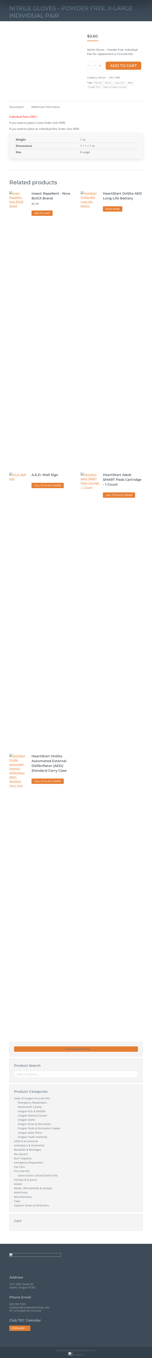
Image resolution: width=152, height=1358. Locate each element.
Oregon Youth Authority (32, 1137)
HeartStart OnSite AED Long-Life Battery (122, 195)
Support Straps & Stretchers (31, 1205)
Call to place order (47, 485)
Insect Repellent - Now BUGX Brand (51, 195)
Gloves (102, 77)
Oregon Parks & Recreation (34, 1124)
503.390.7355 (17, 1304)
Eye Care (19, 1167)
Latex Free (120, 83)
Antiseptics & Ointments (29, 1145)
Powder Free (94, 87)
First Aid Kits (22, 1171)
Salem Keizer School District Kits (38, 1175)
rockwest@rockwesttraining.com (29, 1307)
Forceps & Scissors (25, 1179)
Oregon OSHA (26, 1119)
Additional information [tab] (45, 107)
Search (134, 1074)
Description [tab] (16, 107)
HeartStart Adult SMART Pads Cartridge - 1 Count (122, 479)
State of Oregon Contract (114, 87)
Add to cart (123, 65)
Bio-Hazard (21, 1154)
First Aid (98, 83)
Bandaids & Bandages (27, 1149)
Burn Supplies (23, 1158)
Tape (17, 1201)
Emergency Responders (32, 1102)
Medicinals (21, 1192)
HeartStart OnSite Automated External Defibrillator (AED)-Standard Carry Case (49, 763)
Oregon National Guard (32, 1115)
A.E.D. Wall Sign (45, 475)
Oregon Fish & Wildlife (32, 1111)
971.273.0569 (17, 1310)
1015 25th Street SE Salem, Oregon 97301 (22, 1285)
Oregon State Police (30, 1132)
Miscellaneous (23, 1197)
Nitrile (130, 83)
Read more (112, 209)
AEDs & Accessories (26, 1141)
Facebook (78, 1354)
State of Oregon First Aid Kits (32, 1098)
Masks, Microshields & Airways (33, 1188)
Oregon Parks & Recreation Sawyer (39, 1128)
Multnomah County (30, 1107)
